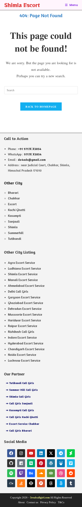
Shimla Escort (22, 4)
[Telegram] (61, 453)
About (21, 502)
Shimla (13, 227)
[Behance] (31, 473)
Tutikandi (14, 239)
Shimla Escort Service (22, 274)
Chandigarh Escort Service (26, 349)
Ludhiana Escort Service (24, 268)
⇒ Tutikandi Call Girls (20, 383)
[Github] (11, 463)
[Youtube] (31, 453)
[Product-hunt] (41, 483)
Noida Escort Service (22, 355)
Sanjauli (14, 221)
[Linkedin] (41, 453)
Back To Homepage (41, 106)
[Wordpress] (51, 463)
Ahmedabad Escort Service (26, 286)
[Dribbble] (61, 473)
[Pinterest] (41, 463)
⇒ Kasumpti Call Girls (20, 410)
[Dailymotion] (21, 463)
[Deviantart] (71, 453)
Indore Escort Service (22, 337)
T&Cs (61, 502)
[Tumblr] (71, 483)
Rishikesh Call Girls (21, 332)
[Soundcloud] (41, 473)
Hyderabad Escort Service (25, 343)
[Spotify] (11, 473)
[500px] (61, 483)
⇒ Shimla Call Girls (18, 396)
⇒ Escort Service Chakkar (22, 423)
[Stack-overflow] (21, 483)
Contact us (32, 502)
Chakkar (14, 198)
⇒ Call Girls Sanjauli (19, 403)
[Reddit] (71, 473)
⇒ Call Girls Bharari (19, 430)
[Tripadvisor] (51, 473)
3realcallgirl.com (40, 497)
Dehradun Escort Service (24, 309)
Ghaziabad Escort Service (25, 303)
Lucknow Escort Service (24, 360)
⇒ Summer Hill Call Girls (22, 389)
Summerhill (15, 233)
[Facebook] (11, 453)
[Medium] (31, 463)
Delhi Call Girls (18, 291)
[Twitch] (21, 473)
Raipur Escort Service (22, 326)
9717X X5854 (32, 154)
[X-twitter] (51, 453)
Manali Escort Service (23, 280)
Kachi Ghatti (16, 210)
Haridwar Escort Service (24, 320)
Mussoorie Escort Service (25, 314)
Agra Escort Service (21, 263)
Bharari (13, 193)
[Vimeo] (71, 463)
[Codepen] (31, 483)
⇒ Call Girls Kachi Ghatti (22, 417)
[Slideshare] (61, 463)
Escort (12, 204)
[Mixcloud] (11, 483)
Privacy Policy (48, 502)
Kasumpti (14, 216)
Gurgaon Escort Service (24, 297)
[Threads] (51, 483)
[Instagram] (21, 453)
